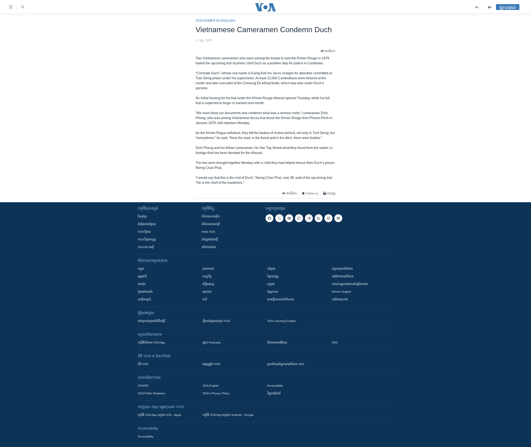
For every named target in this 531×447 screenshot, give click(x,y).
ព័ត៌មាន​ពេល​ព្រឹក (211, 216)
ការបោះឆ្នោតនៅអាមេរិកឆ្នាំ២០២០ (350, 284)
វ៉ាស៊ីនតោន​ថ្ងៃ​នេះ (147, 224)
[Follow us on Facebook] (269, 218)
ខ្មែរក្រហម (272, 291)
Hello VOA (208, 231)
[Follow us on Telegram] (309, 218)
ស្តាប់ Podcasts (211, 342)
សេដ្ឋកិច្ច (207, 276)
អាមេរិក (142, 284)
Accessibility (275, 385)
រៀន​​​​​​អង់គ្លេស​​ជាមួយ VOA (216, 321)
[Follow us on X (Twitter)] (279, 218)
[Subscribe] (338, 218)
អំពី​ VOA (143, 364)
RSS (335, 342)
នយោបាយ (208, 268)
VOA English (210, 385)
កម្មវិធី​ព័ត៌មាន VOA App (151, 342)
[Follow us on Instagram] (299, 218)
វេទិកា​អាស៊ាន (209, 247)
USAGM (143, 385)
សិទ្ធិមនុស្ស (208, 284)
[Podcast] (328, 218)
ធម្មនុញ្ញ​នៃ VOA (211, 364)
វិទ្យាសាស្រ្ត (273, 276)
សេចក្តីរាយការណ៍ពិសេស (280, 299)
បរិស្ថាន (271, 268)
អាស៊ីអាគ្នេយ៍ (144, 299)
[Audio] (477, 7)
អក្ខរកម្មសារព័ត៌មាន (342, 268)
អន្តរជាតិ (142, 276)
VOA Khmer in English (215, 20)
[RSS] (319, 218)
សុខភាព (207, 291)
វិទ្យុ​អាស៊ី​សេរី (273, 393)
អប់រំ (204, 299)
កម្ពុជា (141, 268)
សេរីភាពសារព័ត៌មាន (342, 276)
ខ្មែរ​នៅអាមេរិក (145, 291)
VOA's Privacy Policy (215, 393)
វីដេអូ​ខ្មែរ (142, 216)
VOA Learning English (281, 321)
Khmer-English (341, 291)
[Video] (490, 7)
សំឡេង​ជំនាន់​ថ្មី (210, 239)
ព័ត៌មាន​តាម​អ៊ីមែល (277, 342)
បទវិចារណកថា (340, 299)
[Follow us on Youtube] (289, 218)
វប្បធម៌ (271, 284)
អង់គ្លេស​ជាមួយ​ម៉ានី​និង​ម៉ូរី (151, 321)
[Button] (327, 51)
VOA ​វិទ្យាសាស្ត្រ (147, 239)
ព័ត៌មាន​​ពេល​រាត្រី (211, 224)
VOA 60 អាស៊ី (146, 247)
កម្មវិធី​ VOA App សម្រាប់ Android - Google (228, 415)
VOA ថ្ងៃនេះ (144, 231)
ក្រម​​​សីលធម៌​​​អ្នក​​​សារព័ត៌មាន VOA (285, 364)
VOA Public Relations (151, 393)
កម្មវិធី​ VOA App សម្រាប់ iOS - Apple (159, 415)
